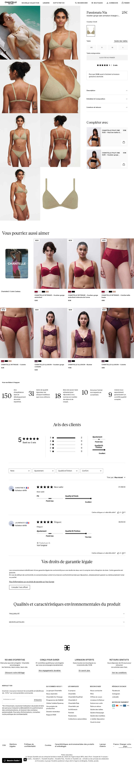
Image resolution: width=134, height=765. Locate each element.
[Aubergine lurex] (36, 361)
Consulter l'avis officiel (19, 587)
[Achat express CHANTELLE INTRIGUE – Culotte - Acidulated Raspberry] (29, 353)
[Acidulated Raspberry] (36, 291)
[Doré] (91, 31)
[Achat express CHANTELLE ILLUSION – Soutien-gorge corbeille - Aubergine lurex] (62, 353)
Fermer (25, 759)
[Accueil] (10, 3)
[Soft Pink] (47, 291)
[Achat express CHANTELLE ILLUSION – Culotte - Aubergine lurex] (129, 353)
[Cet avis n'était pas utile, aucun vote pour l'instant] (123, 512)
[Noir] (43, 291)
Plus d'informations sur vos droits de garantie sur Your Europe (31, 582)
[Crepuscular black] (39, 361)
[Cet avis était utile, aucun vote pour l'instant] (118, 512)
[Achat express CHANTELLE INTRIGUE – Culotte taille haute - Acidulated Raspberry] (129, 284)
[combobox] (20, 471)
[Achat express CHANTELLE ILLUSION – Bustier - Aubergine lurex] (96, 353)
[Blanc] (39, 291)
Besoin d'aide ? (13, 760)
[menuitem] (30, 3)
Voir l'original (42, 545)
